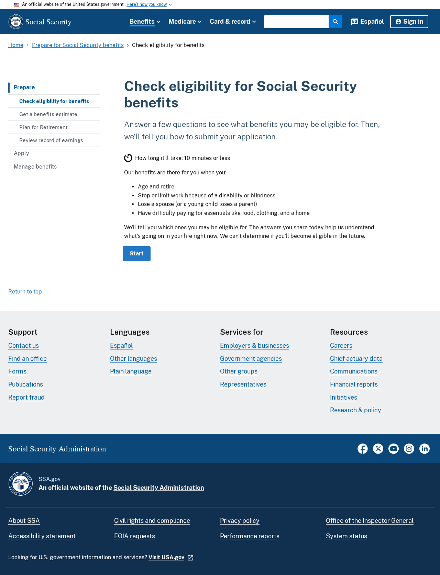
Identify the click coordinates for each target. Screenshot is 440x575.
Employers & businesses (254, 345)
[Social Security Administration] (20, 483)
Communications (353, 371)
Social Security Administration (158, 487)
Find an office (27, 358)
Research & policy (355, 410)
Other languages (133, 358)
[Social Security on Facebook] (363, 452)
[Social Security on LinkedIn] (424, 452)
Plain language (131, 371)
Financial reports (354, 384)
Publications (25, 384)
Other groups (238, 371)
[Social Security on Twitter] (378, 452)
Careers (341, 345)
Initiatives (343, 397)
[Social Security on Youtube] (393, 452)
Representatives (243, 384)
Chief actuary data (356, 358)
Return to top (25, 291)
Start (137, 253)
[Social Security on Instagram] (409, 452)
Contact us (23, 345)
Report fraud (26, 397)
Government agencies (251, 358)
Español (372, 21)
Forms (17, 371)
